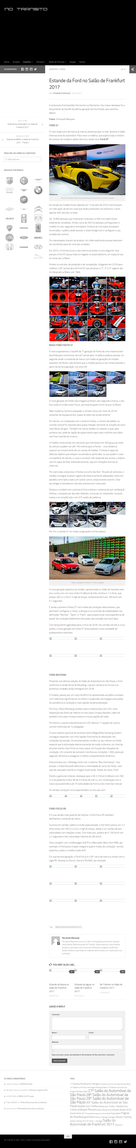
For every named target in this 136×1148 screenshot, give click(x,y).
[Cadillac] (38, 199)
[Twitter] (35, 69)
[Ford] (24, 237)
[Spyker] (9, 351)
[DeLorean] (9, 218)
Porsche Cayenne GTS (38, 1090)
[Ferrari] (38, 228)
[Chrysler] (24, 209)
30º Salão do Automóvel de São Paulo (99, 1104)
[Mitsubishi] (9, 313)
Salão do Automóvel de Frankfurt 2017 (68, 927)
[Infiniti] (9, 256)
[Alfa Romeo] (24, 180)
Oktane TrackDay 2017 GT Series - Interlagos (86, 1121)
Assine (82, 62)
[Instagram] (26, 69)
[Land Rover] (23, 275)
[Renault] (38, 332)
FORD (62, 69)
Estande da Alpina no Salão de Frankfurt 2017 (59, 988)
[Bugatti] (9, 199)
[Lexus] (37, 275)
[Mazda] (9, 303)
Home (6, 62)
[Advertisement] (68, 36)
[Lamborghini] (9, 275)
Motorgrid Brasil (86, 1117)
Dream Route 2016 (121, 1109)
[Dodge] (38, 218)
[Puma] (24, 332)
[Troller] (24, 360)
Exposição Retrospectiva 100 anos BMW (98, 1113)
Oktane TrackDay (124, 1117)
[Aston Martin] (38, 180)
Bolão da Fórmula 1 (57, 62)
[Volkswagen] (38, 360)
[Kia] (24, 266)
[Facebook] (22, 69)
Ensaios (16, 62)
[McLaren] (9, 294)
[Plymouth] (24, 322)
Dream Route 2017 (78, 1113)
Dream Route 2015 (104, 1110)
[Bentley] (24, 190)
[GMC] (38, 237)
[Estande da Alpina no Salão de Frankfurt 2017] (61, 975)
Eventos (27, 62)
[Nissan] (24, 313)
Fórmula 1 (40, 62)
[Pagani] (38, 313)
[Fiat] (9, 237)
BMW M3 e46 (26, 1084)
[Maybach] (38, 294)
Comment (56, 1014)
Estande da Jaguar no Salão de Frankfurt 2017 (84, 988)
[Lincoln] (9, 285)
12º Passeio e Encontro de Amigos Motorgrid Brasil (88, 1087)
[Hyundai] (38, 247)
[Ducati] (9, 228)
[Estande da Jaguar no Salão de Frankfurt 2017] (87, 975)
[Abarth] (9, 180)
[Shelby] (24, 341)
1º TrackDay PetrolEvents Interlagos (85, 1084)
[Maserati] (24, 294)
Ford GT (104, 139)
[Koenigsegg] (38, 266)
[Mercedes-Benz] (24, 303)
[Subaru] (38, 351)
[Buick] (24, 199)
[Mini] (38, 303)
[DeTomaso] (24, 218)
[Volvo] (9, 370)
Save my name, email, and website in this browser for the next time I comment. (83, 1055)
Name (55, 1033)
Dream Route (87, 1109)
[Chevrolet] (9, 209)
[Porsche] (9, 332)
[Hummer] (24, 247)
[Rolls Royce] (9, 341)
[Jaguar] (38, 256)
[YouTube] (31, 69)
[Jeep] (9, 266)
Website (55, 1042)
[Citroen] (38, 209)
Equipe (73, 62)
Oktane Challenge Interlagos (105, 1117)
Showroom (119, 1125)
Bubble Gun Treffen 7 (107, 1106)
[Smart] (38, 341)
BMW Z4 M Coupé (26, 1096)
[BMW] (38, 190)
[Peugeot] (9, 322)
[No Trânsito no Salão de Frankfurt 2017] (112, 975)
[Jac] (24, 256)
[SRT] (24, 351)
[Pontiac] (38, 322)
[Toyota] (9, 360)
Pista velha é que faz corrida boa (33, 1102)
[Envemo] (24, 228)
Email (91, 1033)
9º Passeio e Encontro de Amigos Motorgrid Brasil (115, 1084)
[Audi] (9, 190)
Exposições (115, 1113)
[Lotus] (38, 285)
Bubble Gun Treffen (88, 1106)
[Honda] (9, 247)
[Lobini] (24, 285)
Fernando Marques (62, 93)
